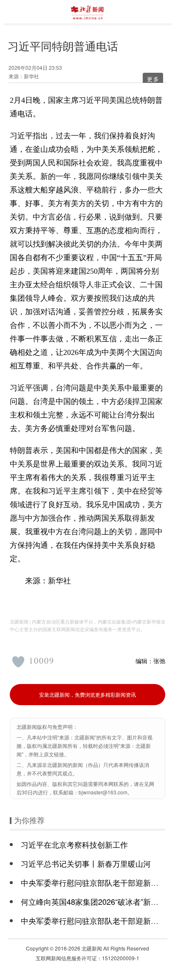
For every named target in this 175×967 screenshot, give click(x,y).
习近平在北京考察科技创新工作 (74, 844)
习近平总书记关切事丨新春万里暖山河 (86, 863)
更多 (153, 79)
